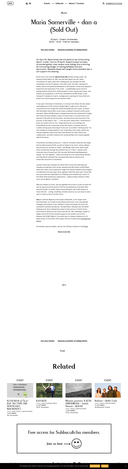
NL (27, 3)
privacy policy (84, 466)
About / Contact (76, 3)
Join (10, 3)
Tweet (62, 351)
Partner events (27, 411)
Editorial (59, 3)
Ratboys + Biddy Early (106, 400)
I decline (105, 466)
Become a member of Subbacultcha (72, 50)
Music (64, 12)
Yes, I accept (95, 466)
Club (13, 411)
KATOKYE (41, 400)
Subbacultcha (114, 3)
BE (30, 3)
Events (47, 3)
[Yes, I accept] (125, 466)
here (86, 226)
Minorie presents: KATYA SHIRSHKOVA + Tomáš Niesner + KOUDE (78, 403)
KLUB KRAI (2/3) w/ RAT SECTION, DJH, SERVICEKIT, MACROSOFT (17, 405)
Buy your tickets (47, 50)
